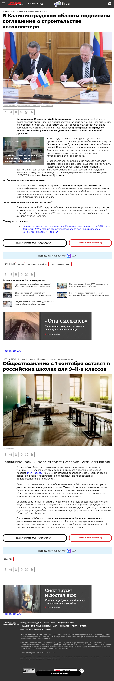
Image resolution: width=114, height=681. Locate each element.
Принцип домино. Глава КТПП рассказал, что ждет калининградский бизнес (88, 285)
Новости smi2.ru (12, 351)
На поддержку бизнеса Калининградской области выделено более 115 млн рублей (33, 285)
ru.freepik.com (9, 448)
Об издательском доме (30, 623)
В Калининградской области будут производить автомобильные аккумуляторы (34, 294)
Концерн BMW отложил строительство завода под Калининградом (61, 229)
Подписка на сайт (66, 623)
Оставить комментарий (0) (90, 243)
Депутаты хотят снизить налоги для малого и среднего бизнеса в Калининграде (34, 303)
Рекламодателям (79, 626)
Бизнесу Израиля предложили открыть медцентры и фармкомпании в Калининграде (89, 294)
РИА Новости (35, 473)
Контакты (64, 626)
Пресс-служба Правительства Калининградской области (28, 106)
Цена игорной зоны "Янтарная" (40, 232)
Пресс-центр (49, 623)
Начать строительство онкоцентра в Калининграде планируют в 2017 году (65, 226)
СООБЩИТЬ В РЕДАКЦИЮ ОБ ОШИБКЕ (35, 629)
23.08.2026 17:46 (9, 359)
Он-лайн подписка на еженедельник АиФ (38, 626)
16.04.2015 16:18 (9, 11)
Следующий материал (58, 673)
